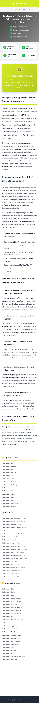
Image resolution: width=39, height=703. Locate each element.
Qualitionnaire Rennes (8, 494)
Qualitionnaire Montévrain (9, 659)
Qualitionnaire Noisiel (8, 561)
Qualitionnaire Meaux (8, 589)
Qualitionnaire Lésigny (8, 543)
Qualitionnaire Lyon (7, 469)
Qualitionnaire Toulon (8, 497)
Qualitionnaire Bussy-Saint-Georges (12, 549)
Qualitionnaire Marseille (9, 466)
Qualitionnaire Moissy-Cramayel (11, 641)
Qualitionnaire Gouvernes (9, 577)
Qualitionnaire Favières (9, 574)
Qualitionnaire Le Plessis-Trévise (11, 555)
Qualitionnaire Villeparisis (9, 604)
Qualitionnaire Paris (7, 463)
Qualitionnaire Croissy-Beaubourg (12, 518)
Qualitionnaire (19, 3)
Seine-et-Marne (13, 9)
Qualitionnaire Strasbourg (9, 485)
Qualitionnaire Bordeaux (9, 488)
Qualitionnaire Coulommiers (10, 650)
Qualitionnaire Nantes (8, 479)
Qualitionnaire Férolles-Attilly (11, 552)
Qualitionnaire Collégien (9, 531)
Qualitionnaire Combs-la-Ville (10, 623)
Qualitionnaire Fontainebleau (10, 644)
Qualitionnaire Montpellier (9, 482)
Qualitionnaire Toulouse (9, 472)
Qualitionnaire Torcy (8, 564)
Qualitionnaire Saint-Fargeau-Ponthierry (13, 656)
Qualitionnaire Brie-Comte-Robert (11, 638)
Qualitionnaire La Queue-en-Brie (11, 546)
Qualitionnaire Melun (8, 595)
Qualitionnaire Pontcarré (9, 524)
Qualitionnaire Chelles (8, 592)
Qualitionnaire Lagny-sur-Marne (11, 626)
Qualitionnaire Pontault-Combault (12, 527)
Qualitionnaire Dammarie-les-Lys (11, 613)
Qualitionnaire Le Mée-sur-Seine (11, 635)
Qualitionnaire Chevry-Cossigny (11, 567)
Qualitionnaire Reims (8, 500)
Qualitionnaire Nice (7, 475)
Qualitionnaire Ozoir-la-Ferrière (11, 521)
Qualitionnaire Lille (7, 491)
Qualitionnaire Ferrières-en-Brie (11, 534)
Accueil (4, 9)
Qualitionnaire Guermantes (10, 570)
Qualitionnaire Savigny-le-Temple (11, 601)
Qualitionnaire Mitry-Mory (9, 632)
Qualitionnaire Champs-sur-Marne (11, 610)
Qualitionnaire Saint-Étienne (10, 503)
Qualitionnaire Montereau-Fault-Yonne (13, 620)
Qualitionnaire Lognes (8, 540)
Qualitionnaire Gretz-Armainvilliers (12, 558)
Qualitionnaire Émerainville (10, 537)
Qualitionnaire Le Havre (9, 506)
